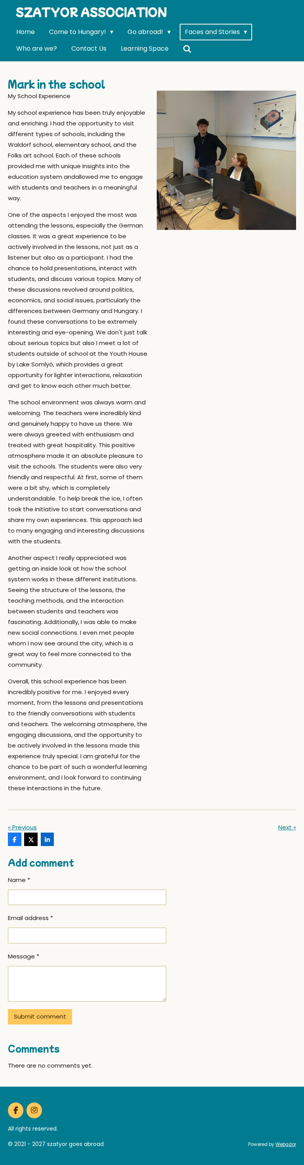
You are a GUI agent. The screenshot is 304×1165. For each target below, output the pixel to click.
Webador (286, 1144)
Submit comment (40, 1016)
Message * (23, 956)
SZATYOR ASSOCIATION (91, 11)
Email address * (30, 918)
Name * (19, 880)
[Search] (187, 48)
